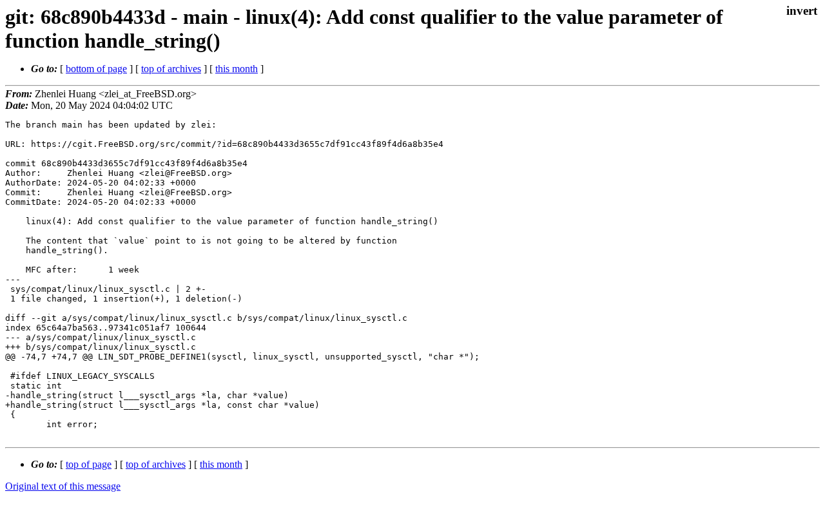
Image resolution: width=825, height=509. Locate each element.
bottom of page (96, 68)
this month (236, 68)
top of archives (171, 68)
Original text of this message (63, 486)
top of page (89, 464)
